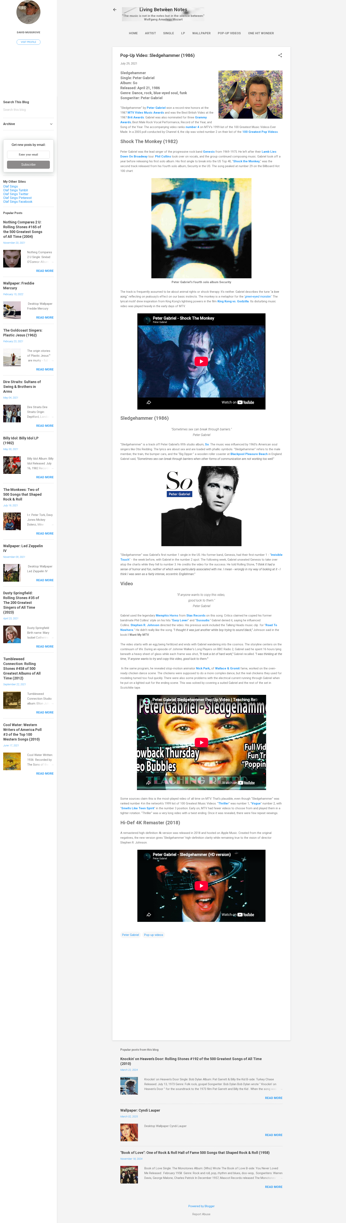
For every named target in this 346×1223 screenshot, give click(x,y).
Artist (150, 33)
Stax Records (195, 615)
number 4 (192, 127)
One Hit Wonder (261, 33)
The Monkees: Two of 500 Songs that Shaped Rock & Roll (22, 494)
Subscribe (28, 164)
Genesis (209, 151)
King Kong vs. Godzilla (233, 301)
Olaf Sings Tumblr (15, 190)
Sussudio (202, 620)
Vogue (256, 803)
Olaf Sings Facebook (17, 202)
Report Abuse (201, 1214)
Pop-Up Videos (229, 33)
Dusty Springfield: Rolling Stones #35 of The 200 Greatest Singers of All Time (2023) (21, 602)
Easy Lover (180, 620)
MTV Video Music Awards (146, 112)
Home (133, 33)
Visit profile (28, 42)
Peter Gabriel (156, 108)
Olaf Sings (10, 186)
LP (183, 33)
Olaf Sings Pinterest (17, 198)
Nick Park (203, 668)
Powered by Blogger (201, 1206)
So (207, 444)
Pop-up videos (153, 935)
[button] (280, 56)
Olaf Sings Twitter (15, 194)
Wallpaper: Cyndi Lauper (140, 1110)
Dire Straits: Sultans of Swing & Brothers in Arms (22, 387)
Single (168, 33)
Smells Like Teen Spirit (137, 808)
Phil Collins (163, 156)
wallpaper (201, 33)
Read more (274, 1098)
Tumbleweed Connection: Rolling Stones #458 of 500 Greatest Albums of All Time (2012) (22, 668)
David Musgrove (28, 32)
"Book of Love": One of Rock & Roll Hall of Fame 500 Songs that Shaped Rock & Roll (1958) (195, 1152)
